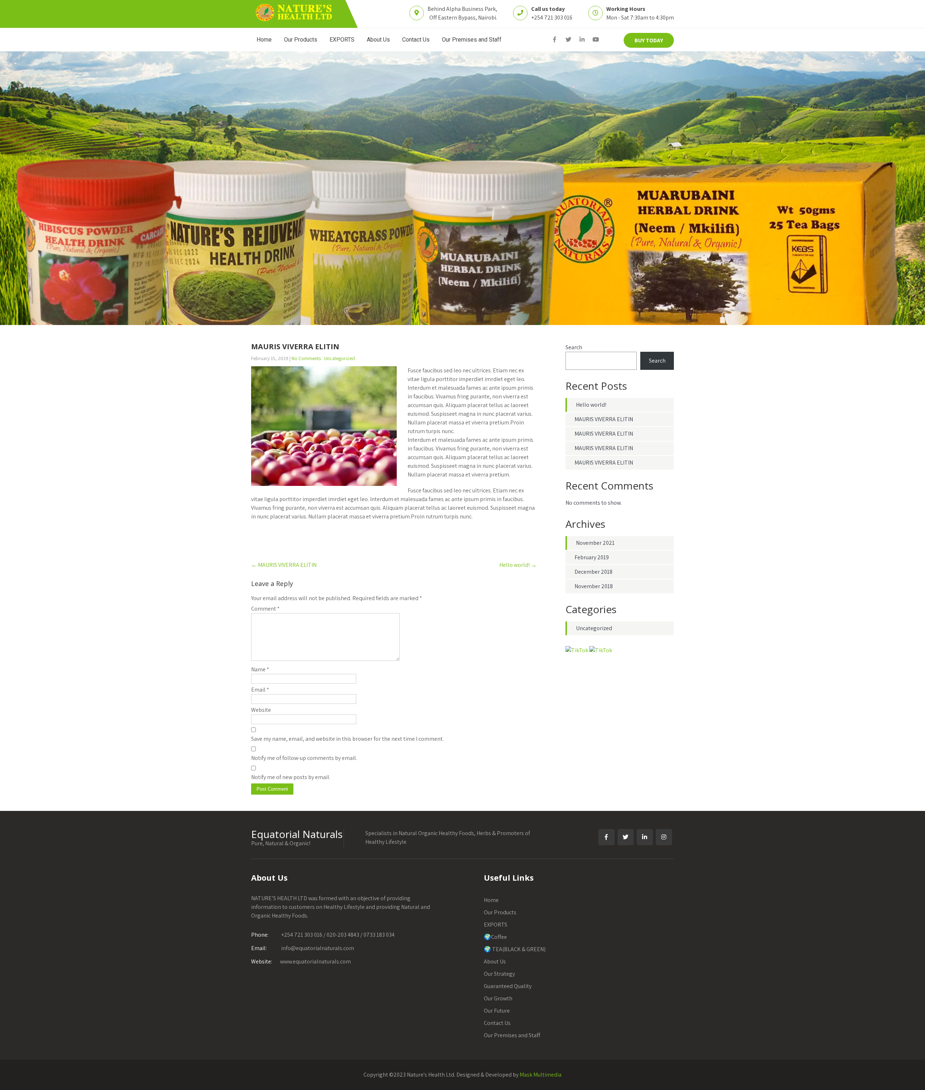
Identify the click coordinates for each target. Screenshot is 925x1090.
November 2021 (595, 543)
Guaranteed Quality (508, 986)
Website (261, 710)
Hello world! (518, 565)
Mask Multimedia (541, 1074)
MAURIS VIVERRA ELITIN (284, 565)
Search (573, 347)
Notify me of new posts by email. (290, 777)
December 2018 (593, 572)
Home (264, 39)
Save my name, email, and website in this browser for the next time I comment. (347, 739)
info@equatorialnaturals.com (302, 948)
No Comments (306, 358)
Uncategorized (339, 358)
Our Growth (498, 998)
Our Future (497, 1010)
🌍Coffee (495, 937)
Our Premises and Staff (472, 39)
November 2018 (594, 586)
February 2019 (592, 557)
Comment (265, 608)
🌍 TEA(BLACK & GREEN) (515, 949)
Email (260, 689)
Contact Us (416, 39)
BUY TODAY (648, 40)
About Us (378, 39)
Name (260, 669)
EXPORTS (342, 39)
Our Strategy (499, 974)
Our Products (300, 39)
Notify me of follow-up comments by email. (304, 758)
